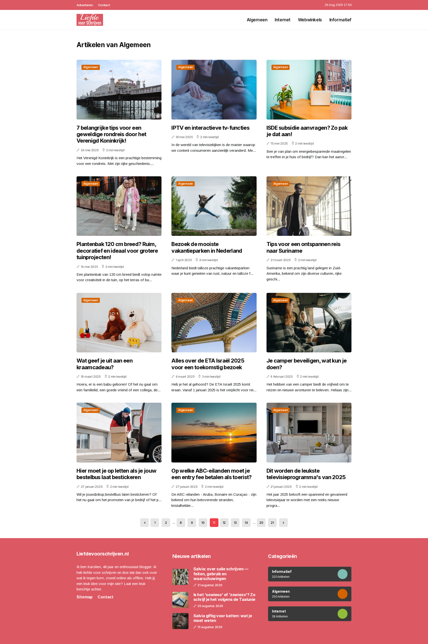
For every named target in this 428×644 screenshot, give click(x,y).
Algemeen (257, 19)
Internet (283, 19)
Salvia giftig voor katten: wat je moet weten (222, 618)
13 (235, 522)
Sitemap (85, 597)
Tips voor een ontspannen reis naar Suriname (304, 247)
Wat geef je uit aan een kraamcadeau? (105, 363)
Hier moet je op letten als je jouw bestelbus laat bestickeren (116, 473)
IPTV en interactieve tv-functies (210, 127)
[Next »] (283, 522)
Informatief (340, 19)
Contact (104, 5)
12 (224, 522)
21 (272, 522)
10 (202, 522)
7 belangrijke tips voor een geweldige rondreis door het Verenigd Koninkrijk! (111, 134)
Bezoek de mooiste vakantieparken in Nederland (206, 247)
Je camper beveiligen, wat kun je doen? (307, 363)
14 (246, 522)
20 (261, 522)
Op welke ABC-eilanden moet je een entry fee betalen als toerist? (211, 473)
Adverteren (85, 5)
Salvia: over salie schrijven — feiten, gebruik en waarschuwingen (220, 574)
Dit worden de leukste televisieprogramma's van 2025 (306, 473)
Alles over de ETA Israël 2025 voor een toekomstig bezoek (207, 363)
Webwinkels (310, 19)
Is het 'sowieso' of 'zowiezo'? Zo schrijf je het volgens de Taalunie (224, 597)
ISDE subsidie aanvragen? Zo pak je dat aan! (307, 130)
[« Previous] (144, 522)
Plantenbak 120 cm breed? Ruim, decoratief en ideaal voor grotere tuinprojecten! (117, 250)
